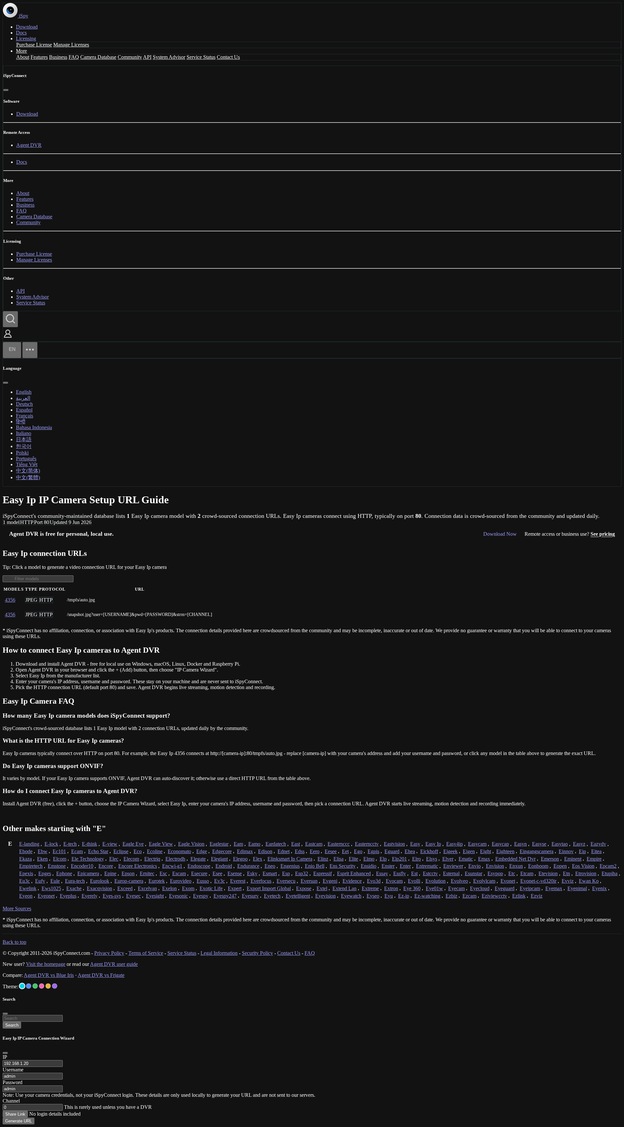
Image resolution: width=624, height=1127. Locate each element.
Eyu (388, 896)
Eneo (270, 866)
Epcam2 (608, 866)
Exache (74, 888)
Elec (113, 859)
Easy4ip (454, 844)
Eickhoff (429, 851)
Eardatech (276, 844)
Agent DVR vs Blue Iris (49, 975)
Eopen (560, 866)
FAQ (74, 57)
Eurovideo (180, 881)
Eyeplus (68, 896)
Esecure (199, 873)
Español (24, 410)
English (24, 392)
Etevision (548, 873)
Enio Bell (314, 866)
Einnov (566, 851)
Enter (405, 866)
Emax (484, 859)
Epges (44, 873)
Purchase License (34, 44)
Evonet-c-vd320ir (538, 881)
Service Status (201, 57)
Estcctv (430, 873)
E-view (109, 844)
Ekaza (25, 859)
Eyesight (155, 896)
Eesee (331, 851)
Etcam (526, 873)
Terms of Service (145, 953)
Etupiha (610, 873)
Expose (303, 888)
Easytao (560, 844)
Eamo (254, 844)
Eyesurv (250, 896)
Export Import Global (269, 888)
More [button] (21, 51)
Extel (322, 888)
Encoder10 (82, 866)
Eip (582, 851)
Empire (594, 859)
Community (130, 57)
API (147, 57)
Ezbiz (451, 896)
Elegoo (240, 859)
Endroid (223, 866)
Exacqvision (99, 888)
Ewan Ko (589, 881)
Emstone (57, 866)
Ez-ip (403, 896)
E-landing (29, 844)
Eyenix (599, 888)
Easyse (539, 844)
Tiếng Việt (26, 464)
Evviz (568, 881)
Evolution (435, 881)
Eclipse (120, 851)
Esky (252, 873)
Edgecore (222, 851)
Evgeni (330, 881)
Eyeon (25, 896)
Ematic (466, 859)
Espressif (322, 873)
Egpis (373, 851)
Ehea (410, 851)
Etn (566, 873)
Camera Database (98, 57)
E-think (89, 844)
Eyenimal (577, 888)
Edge (201, 851)
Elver (447, 859)
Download (27, 27)
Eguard (391, 851)
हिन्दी (20, 421)
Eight (485, 851)
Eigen (469, 851)
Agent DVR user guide (114, 964)
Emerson (550, 859)
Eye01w (434, 888)
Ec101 (59, 851)
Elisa (338, 859)
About (22, 57)
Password (12, 1082)
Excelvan (147, 888)
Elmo (368, 859)
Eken (42, 859)
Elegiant (219, 859)
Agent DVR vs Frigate (101, 975)
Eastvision (394, 844)
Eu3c (24, 881)
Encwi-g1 (172, 866)
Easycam (477, 844)
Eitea (596, 851)
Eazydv (598, 844)
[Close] (5, 90)
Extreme (370, 888)
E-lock (51, 844)
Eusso (203, 881)
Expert (234, 888)
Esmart (270, 873)
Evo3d (374, 881)
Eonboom (538, 866)
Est (414, 873)
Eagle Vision (191, 844)
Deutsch (24, 404)
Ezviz (536, 896)
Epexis (26, 873)
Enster (388, 866)
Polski (22, 452)
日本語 (24, 439)
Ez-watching (427, 896)
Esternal (451, 873)
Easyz (579, 844)
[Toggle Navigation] (29, 350)
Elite (353, 859)
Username (13, 1069)
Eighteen (505, 851)
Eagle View (161, 844)
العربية (23, 398)
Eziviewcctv (494, 896)
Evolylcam (484, 881)
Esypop (495, 873)
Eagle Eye (133, 844)
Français (24, 415)
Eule (55, 881)
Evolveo (459, 881)
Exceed (125, 888)
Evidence (352, 881)
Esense (235, 873)
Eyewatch (351, 896)
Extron (391, 888)
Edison (265, 851)
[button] (8, 338)
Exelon (169, 888)
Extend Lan (344, 888)
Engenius (290, 866)
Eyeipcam (530, 888)
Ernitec (147, 873)
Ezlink (519, 896)
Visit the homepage (45, 964)
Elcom (59, 859)
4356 (10, 600)
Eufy (40, 881)
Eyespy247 (225, 896)
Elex (257, 859)
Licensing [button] (26, 38)
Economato (179, 851)
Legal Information (219, 953)
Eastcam (313, 844)
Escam (179, 873)
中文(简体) (28, 470)
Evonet (507, 881)
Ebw (42, 851)
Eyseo (373, 896)
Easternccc (339, 844)
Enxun (516, 866)
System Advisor (169, 57)
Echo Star (98, 851)
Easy (415, 844)
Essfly (399, 873)
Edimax (245, 851)
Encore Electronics (137, 866)
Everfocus (261, 881)
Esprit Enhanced (354, 873)
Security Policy (257, 953)
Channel (11, 1101)
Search (12, 1025)
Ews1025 (51, 888)
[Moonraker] (28, 986)
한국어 (24, 446)
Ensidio (368, 866)
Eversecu (286, 881)
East (295, 844)
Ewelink (27, 888)
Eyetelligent (298, 896)
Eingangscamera (536, 851)
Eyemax (553, 888)
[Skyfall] (35, 986)
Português (26, 458)
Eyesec (133, 896)
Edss (300, 851)
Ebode (25, 851)
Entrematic (427, 866)
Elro (416, 859)
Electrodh (175, 859)
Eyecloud (479, 888)
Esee (217, 873)
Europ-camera (128, 881)
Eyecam (456, 888)
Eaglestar (219, 844)
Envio (474, 866)
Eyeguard (504, 888)
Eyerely (90, 896)
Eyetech (272, 896)
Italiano (23, 433)
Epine (110, 873)
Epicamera (88, 873)
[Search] (10, 319)
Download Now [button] (500, 534)
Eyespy (200, 896)
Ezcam (469, 896)
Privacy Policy (109, 953)
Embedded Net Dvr (515, 859)
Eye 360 (412, 888)
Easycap (500, 844)
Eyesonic (178, 896)
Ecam (77, 851)
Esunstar (473, 873)
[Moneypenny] (41, 986)
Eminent (572, 859)
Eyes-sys (112, 896)
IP (5, 1057)
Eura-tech (75, 881)
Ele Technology (88, 859)
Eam (238, 844)
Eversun (309, 881)
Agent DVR (29, 145)
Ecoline (154, 851)
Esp (286, 873)
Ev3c (219, 881)
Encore (105, 866)
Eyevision (325, 896)
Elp (383, 859)
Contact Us (228, 57)
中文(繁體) (28, 477)
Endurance (248, 866)
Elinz (323, 859)
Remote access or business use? (570, 534)
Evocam (394, 881)
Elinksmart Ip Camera (289, 859)
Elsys (431, 859)
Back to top (14, 942)
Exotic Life (211, 888)
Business (58, 57)
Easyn (520, 844)
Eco (138, 851)
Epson (128, 873)
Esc (163, 873)
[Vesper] (54, 986)
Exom (188, 888)
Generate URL (18, 1121)
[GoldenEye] (48, 986)
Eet (345, 851)
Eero (314, 851)
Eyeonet (46, 896)
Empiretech (31, 866)
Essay (382, 873)
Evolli (414, 881)
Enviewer (453, 866)
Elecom (131, 859)
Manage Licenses (71, 44)
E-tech (70, 844)
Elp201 (399, 859)
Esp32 (301, 873)
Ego (358, 851)
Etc (511, 873)
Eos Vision (583, 866)
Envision (495, 866)
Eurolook (99, 881)
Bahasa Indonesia (34, 427)
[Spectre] (22, 986)
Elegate (198, 859)
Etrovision (585, 873)
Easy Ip (433, 844)
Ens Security (343, 866)
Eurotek (157, 881)
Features (39, 57)
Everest (237, 881)
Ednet (284, 851)
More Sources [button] (17, 908)
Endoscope (199, 866)
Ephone (64, 873)
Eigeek (450, 851)
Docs (21, 32)
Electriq (152, 859)
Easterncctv (367, 844)
